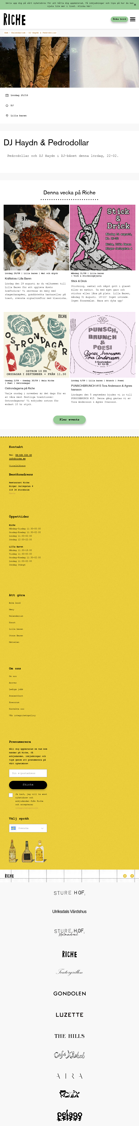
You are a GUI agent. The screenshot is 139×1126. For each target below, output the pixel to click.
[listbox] (28, 828)
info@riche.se (17, 459)
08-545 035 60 (23, 455)
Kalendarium (18, 33)
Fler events (69, 420)
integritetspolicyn (26, 808)
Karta (12, 493)
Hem (6, 33)
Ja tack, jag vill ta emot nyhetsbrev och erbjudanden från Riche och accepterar (31, 801)
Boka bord (119, 19)
